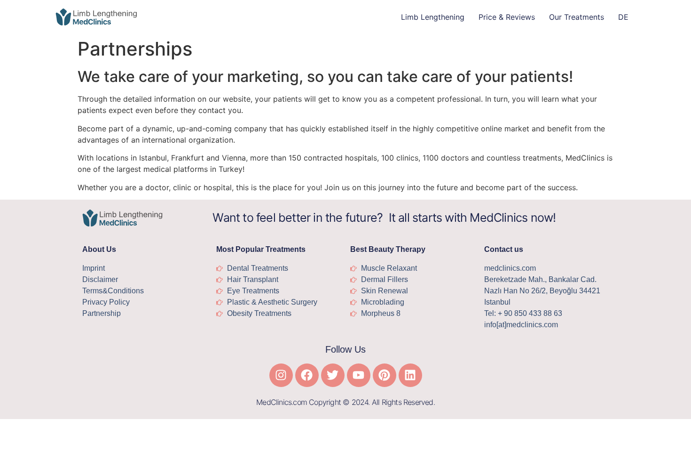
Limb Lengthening (432, 17)
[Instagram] (281, 375)
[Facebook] (307, 375)
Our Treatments (576, 17)
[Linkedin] (410, 375)
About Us (99, 249)
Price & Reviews (507, 17)
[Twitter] (333, 375)
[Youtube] (358, 375)
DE (623, 17)
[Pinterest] (384, 375)
